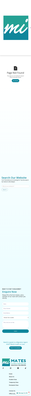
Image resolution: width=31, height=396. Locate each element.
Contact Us (12, 391)
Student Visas (13, 379)
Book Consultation (15, 348)
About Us (11, 376)
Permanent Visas (13, 385)
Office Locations (13, 393)
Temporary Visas (13, 382)
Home (10, 374)
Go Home (15, 80)
